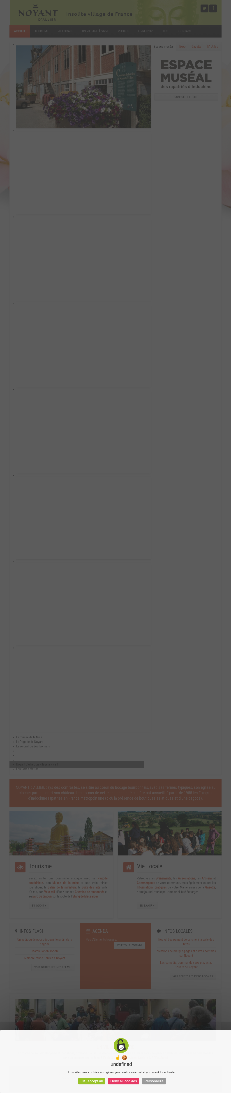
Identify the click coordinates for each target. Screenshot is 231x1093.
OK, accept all (92, 1081)
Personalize (154, 1081)
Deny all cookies (123, 1081)
